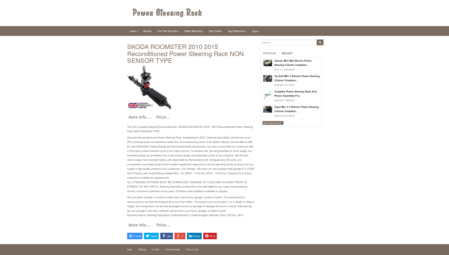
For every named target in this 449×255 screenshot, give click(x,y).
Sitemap (142, 249)
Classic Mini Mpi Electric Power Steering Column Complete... (293, 63)
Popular (269, 53)
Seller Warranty (193, 31)
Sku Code (214, 31)
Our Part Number (167, 31)
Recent (287, 53)
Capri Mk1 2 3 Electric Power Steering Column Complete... (296, 109)
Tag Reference (236, 31)
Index (133, 31)
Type (254, 31)
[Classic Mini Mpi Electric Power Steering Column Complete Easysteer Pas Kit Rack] (267, 64)
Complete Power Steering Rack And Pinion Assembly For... (295, 93)
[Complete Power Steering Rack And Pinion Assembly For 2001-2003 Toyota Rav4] (267, 94)
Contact (155, 249)
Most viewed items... (273, 122)
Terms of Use (192, 249)
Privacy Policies (172, 249)
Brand (146, 31)
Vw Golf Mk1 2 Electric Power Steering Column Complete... (297, 78)
